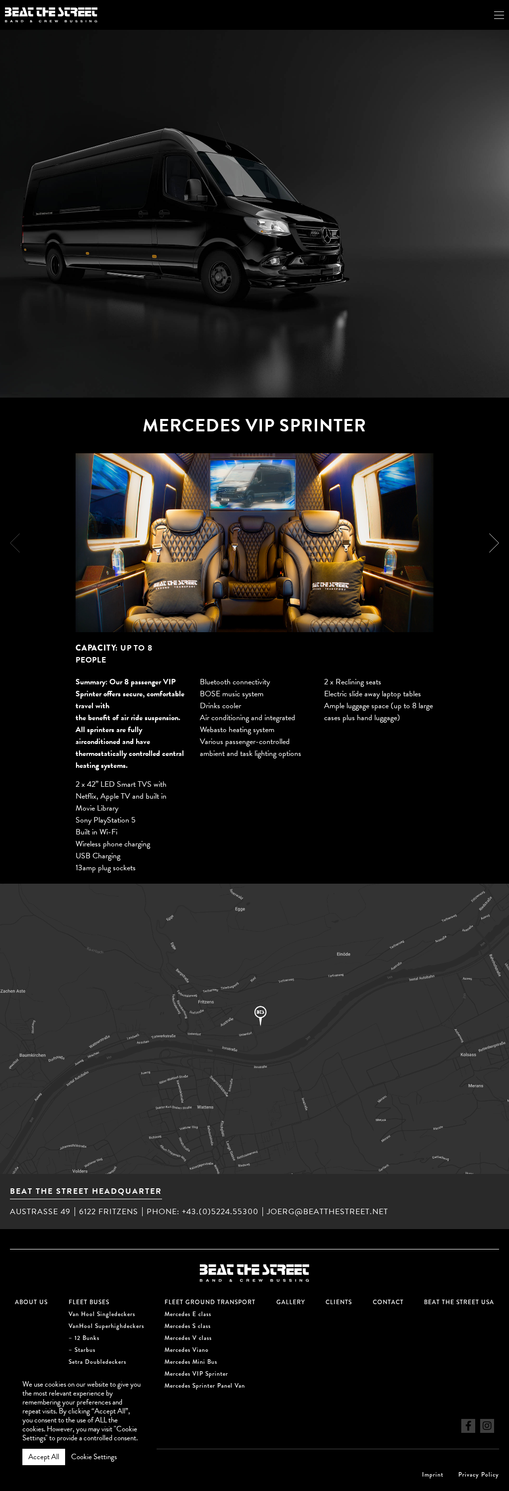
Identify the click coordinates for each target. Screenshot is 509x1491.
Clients (339, 1302)
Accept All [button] (43, 1456)
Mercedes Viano (187, 1350)
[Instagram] (487, 1426)
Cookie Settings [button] (94, 1456)
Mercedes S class (188, 1326)
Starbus (85, 1350)
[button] (494, 543)
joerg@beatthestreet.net (327, 1212)
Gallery (290, 1302)
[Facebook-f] (468, 1426)
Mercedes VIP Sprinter (196, 1374)
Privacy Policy (478, 1475)
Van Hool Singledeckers (102, 1314)
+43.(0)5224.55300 (220, 1212)
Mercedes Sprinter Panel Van (205, 1386)
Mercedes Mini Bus (191, 1362)
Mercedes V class (188, 1338)
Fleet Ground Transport (210, 1302)
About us (31, 1302)
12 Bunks (87, 1338)
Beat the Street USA (459, 1302)
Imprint (432, 1475)
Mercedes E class (188, 1314)
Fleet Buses (89, 1302)
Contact (388, 1302)
